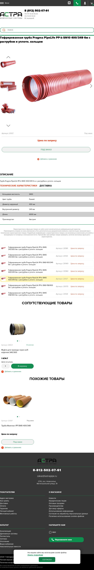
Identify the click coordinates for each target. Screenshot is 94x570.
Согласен (47, 560)
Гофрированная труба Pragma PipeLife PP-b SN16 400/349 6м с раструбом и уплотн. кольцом (27, 271)
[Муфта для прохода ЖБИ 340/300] (17, 329)
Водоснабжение (6, 544)
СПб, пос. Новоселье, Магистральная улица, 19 (47, 482)
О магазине (55, 492)
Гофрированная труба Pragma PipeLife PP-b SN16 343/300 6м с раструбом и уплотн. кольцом (27, 248)
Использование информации (61, 511)
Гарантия (4, 508)
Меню (7, 3)
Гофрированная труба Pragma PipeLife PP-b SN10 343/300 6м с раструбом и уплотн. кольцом (27, 256)
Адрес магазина (7, 498)
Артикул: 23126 (62, 256)
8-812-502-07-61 (47, 470)
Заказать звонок (77, 3)
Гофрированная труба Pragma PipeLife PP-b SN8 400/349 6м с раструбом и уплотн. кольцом (30, 263)
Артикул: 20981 (62, 248)
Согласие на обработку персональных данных (68, 514)
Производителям (56, 506)
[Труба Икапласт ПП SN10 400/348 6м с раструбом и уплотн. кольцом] (17, 405)
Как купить (4, 501)
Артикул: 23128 (62, 294)
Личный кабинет (7, 511)
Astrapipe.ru (11, 557)
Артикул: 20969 (62, 264)
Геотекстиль (5, 536)
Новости (52, 498)
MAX (54, 532)
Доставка (4, 503)
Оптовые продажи (56, 503)
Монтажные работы (8, 514)
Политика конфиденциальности (12, 563)
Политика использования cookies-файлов (66, 516)
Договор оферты (56, 508)
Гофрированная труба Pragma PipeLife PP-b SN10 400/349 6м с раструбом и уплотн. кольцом (27, 279)
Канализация (5, 531)
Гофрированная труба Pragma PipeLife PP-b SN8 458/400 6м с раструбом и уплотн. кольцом (30, 286)
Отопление (4, 541)
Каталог (4, 525)
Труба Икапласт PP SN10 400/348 (16, 425)
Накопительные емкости (10, 546)
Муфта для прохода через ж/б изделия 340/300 (14, 351)
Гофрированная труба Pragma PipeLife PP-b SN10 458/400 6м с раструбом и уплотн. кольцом (27, 294)
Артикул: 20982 (62, 271)
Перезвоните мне (63, 539)
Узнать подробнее (35, 555)
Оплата (3, 506)
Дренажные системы (9, 534)
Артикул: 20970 (62, 286)
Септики (3, 539)
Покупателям (7, 492)
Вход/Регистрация (84, 3)
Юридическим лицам (57, 501)
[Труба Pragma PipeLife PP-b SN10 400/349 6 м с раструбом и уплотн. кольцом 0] (57, 86)
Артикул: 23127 (62, 279)
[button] (22, 86)
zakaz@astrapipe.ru (47, 476)
